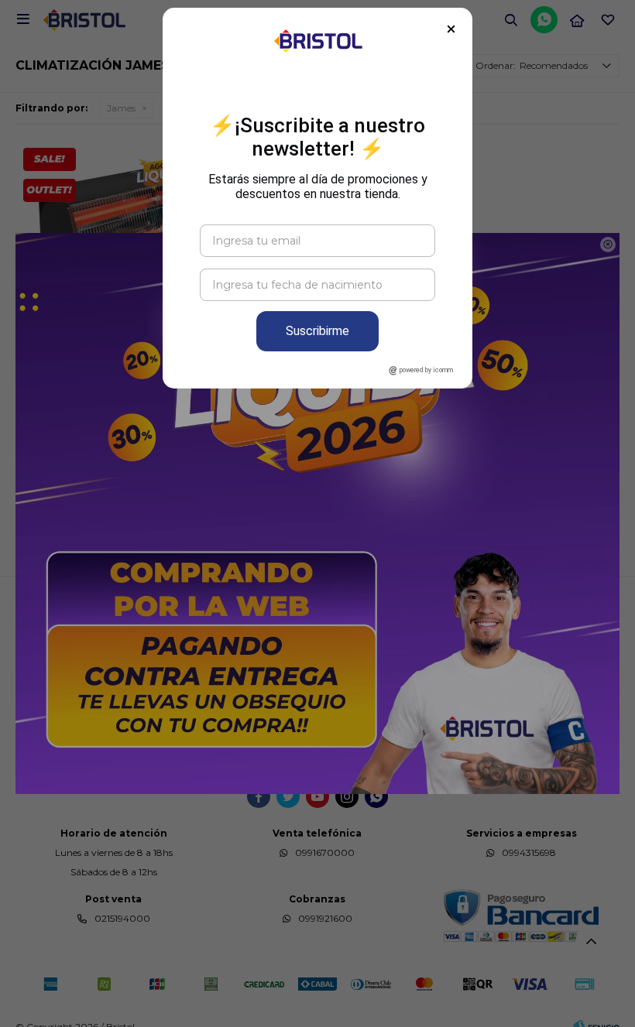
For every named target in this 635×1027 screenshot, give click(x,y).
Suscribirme (317, 331)
